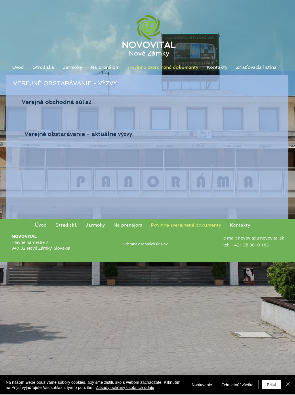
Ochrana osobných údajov (145, 243)
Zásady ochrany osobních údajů (125, 387)
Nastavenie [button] (202, 385)
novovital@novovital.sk (261, 238)
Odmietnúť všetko (238, 385)
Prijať (271, 385)
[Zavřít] (287, 384)
